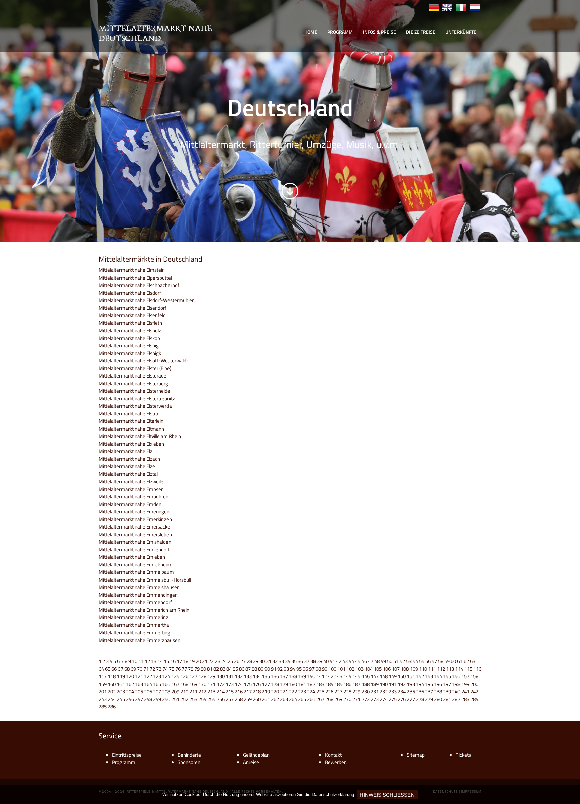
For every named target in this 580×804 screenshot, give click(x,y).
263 (284, 699)
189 (375, 684)
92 (280, 669)
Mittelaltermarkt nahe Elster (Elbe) (135, 368)
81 (209, 669)
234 (402, 691)
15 (166, 661)
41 (332, 661)
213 (211, 691)
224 (311, 691)
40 (326, 661)
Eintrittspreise (127, 755)
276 (402, 699)
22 (211, 661)
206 (148, 691)
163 (139, 684)
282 (456, 699)
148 (384, 676)
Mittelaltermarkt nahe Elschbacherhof (139, 285)
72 (152, 669)
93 (286, 669)
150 (402, 676)
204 (130, 691)
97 (312, 669)
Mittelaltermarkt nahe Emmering (133, 617)
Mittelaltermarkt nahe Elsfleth (130, 323)
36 (300, 661)
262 (275, 699)
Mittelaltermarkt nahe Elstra (128, 413)
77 (184, 669)
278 (420, 699)
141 (320, 676)
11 (141, 661)
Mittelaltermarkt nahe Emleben (132, 557)
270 (347, 699)
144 (347, 676)
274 (384, 699)
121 (139, 676)
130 (220, 676)
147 (375, 676)
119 (121, 676)
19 (192, 661)
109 (414, 669)
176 (257, 684)
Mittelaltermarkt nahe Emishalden (135, 542)
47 (370, 661)
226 (329, 691)
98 (318, 669)
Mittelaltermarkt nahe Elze (127, 466)
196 (438, 684)
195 (429, 684)
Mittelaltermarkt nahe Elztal (128, 474)
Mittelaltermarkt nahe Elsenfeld (132, 315)
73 (158, 669)
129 (211, 676)
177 (266, 684)
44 (351, 661)
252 (184, 699)
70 (139, 669)
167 (175, 684)
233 (393, 691)
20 (198, 661)
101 (341, 669)
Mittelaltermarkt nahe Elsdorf (130, 293)
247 (139, 699)
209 (175, 691)
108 (405, 669)
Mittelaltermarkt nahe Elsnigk (130, 353)
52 (402, 661)
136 (275, 676)
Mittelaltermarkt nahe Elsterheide (134, 391)
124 (166, 676)
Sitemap (416, 755)
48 (377, 661)
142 (329, 676)
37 (306, 661)
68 (127, 669)
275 (393, 699)
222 (293, 691)
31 (268, 661)
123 (157, 676)
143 (338, 676)
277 (411, 699)
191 (393, 684)
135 (266, 676)
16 (173, 661)
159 (103, 684)
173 (230, 684)
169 (193, 684)
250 (166, 699)
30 (262, 661)
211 (193, 691)
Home (310, 31)
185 (338, 684)
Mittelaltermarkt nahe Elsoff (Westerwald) (143, 360)
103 (359, 669)
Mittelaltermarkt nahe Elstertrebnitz (137, 398)
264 (293, 699)
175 (248, 684)
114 (459, 669)
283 (465, 699)
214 (220, 691)
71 (146, 669)
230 (365, 691)
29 (255, 661)
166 (166, 684)
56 (428, 661)
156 (456, 676)
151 (411, 676)
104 (369, 669)
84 (229, 669)
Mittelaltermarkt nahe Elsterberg (133, 383)
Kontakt (333, 755)
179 (284, 684)
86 (241, 669)
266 (311, 699)
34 (287, 661)
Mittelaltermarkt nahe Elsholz (130, 330)
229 (356, 691)
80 (203, 669)
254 (202, 699)
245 (121, 699)
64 (101, 669)
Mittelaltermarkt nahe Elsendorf (132, 308)
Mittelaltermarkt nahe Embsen (131, 489)
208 (166, 691)
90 (267, 669)
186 (347, 684)
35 (294, 661)
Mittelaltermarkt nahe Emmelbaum (136, 572)
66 (114, 669)
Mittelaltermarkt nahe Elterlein (131, 421)
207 (157, 691)
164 (148, 684)
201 (103, 691)
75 (171, 669)
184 (329, 684)
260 (257, 699)
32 (275, 661)
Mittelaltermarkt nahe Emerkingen (135, 519)
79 (197, 669)
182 (311, 684)
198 (456, 684)
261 (266, 699)
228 (347, 691)
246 (130, 699)
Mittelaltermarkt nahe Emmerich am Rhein (144, 610)
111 (432, 669)
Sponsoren (189, 762)
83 (222, 669)
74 (165, 669)
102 (350, 669)
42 (338, 661)
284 (474, 699)
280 (438, 699)
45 (357, 661)
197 (447, 684)
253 (193, 699)
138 (293, 676)
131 (230, 676)
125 (175, 676)
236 (420, 691)
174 (239, 684)
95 (299, 669)
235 (411, 691)
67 (120, 669)
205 (139, 691)
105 (378, 669)
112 (441, 669)
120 (130, 676)
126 (184, 676)
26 (236, 661)
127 (193, 676)
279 (429, 699)
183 (320, 684)
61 (460, 661)
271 (356, 699)
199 (465, 684)
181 (302, 684)
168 (184, 684)
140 (311, 676)
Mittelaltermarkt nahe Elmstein (132, 270)
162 (130, 684)
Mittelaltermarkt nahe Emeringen (134, 511)
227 (338, 691)
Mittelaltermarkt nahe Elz (125, 451)
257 (230, 699)
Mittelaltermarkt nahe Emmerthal (134, 625)
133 (248, 676)
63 (472, 661)
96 (305, 669)
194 (420, 684)
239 (447, 691)
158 (474, 676)
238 (438, 691)
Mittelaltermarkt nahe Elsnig (129, 345)
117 (103, 676)
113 (450, 669)
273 (375, 699)
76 (178, 669)
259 (248, 699)
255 (211, 699)
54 (415, 661)
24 (224, 661)
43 (345, 661)
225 (320, 691)
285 (103, 706)
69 (133, 669)
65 (107, 669)
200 (474, 684)
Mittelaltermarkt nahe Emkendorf (134, 549)
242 (474, 691)
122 (148, 676)
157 (465, 676)
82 (216, 669)
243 (103, 699)
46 (364, 661)
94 (292, 669)
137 (284, 676)
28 (249, 661)
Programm (340, 31)
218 (257, 691)
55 (421, 661)
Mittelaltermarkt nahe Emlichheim (135, 564)
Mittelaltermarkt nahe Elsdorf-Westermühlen (147, 300)
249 (157, 699)
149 (393, 676)
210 (184, 691)
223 (302, 691)
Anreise (251, 762)
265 (302, 699)
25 (230, 661)
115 (468, 669)
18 (185, 661)
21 (204, 661)
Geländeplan (256, 755)
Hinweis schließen (387, 795)
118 (112, 676)
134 (257, 676)
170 (202, 684)
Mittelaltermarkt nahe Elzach (129, 459)
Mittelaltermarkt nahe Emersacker (135, 527)
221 (284, 691)
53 (409, 661)
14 (160, 661)
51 (396, 661)
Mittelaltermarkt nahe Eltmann (131, 429)
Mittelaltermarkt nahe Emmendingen (138, 595)
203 (121, 691)
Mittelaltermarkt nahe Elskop (129, 338)
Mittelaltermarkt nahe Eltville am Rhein (140, 436)
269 (338, 699)
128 (202, 676)
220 (275, 691)
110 (423, 669)
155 (447, 676)
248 (148, 699)
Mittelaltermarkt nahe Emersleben (135, 534)
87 (248, 669)
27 (243, 661)
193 (411, 684)
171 (211, 684)
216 (239, 691)
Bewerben (336, 762)
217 (248, 691)
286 (112, 706)
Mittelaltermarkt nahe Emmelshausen (139, 587)
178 (275, 684)
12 (147, 661)
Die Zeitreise (420, 31)
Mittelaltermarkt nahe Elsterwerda (135, 406)
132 (239, 676)
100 (332, 669)
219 (266, 691)
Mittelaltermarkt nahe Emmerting (134, 632)
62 (466, 661)
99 (324, 669)
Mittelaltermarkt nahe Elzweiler (132, 481)
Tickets (463, 755)
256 (220, 699)
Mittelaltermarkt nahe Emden (130, 504)
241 (465, 691)
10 (134, 661)
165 (157, 684)
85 (235, 669)
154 (438, 676)
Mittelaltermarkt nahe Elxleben (131, 444)
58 (440, 661)
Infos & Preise (379, 31)
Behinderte (189, 755)
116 (477, 669)
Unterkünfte (460, 31)
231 (375, 691)
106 (387, 669)
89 (260, 669)
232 (384, 691)
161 (121, 684)
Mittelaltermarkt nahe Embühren (133, 496)
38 (313, 661)
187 (356, 684)
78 (190, 669)
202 (112, 691)
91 (273, 669)
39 (319, 661)
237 (429, 691)
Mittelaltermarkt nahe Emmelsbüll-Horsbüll (145, 580)
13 (153, 661)
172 (220, 684)
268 (329, 699)
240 (456, 691)
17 (179, 661)
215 (230, 691)
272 (365, 699)
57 (434, 661)
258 (239, 699)
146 (365, 676)
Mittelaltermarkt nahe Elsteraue (132, 376)
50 (389, 661)
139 (302, 676)
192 (402, 684)
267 (320, 699)
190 (384, 684)
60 (453, 661)
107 (396, 669)
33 (281, 661)
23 (217, 661)
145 (356, 676)
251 (175, 699)
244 (112, 699)
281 (447, 699)
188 (365, 684)
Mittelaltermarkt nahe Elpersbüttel (135, 278)
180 (293, 684)
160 (112, 684)
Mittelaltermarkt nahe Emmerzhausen (139, 640)
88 (254, 669)
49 (383, 661)
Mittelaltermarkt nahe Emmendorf (135, 602)
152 (420, 676)
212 (202, 691)
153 (429, 676)
